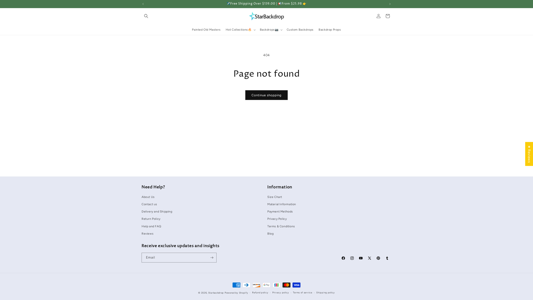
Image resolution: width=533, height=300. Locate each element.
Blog (270, 233)
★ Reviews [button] (529, 153)
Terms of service (302, 292)
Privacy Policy (277, 219)
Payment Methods (280, 211)
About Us (148, 197)
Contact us (149, 204)
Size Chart (274, 197)
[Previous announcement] (143, 4)
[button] (146, 16)
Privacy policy (280, 292)
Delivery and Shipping (157, 211)
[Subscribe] (211, 257)
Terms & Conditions (281, 226)
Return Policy (151, 219)
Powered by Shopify (236, 292)
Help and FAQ (151, 226)
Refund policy (260, 292)
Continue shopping (266, 95)
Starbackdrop (216, 292)
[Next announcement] (390, 4)
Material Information (281, 204)
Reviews (147, 233)
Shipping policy (325, 292)
